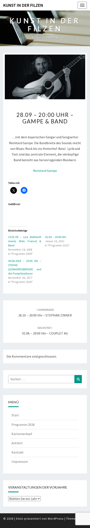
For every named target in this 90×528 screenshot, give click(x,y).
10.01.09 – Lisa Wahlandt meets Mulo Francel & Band (24, 241)
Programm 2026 (23, 424)
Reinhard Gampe (45, 171)
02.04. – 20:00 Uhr (55, 237)
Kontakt (18, 452)
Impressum (20, 461)
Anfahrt (17, 443)
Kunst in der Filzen (23, 5)
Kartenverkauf (22, 434)
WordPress (56, 518)
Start (15, 415)
